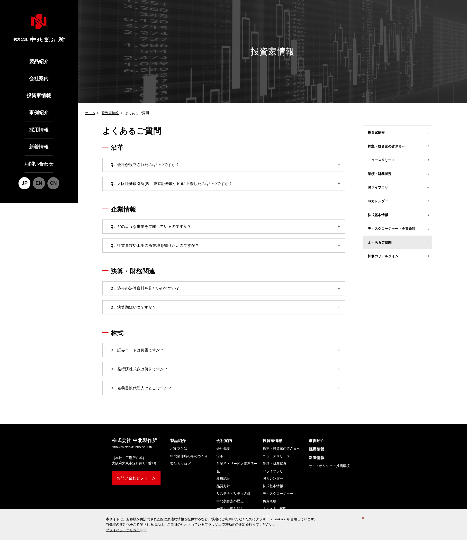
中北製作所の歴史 (230, 501)
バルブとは (178, 448)
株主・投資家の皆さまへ (281, 448)
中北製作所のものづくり (189, 456)
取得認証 (223, 478)
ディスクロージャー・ (280, 497)
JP (24, 183)
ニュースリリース (381, 160)
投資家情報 (39, 95)
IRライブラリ (273, 471)
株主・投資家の (386, 146)
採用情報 (39, 129)
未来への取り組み (230, 509)
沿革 (219, 456)
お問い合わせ (39, 163)
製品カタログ (180, 464)
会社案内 (39, 78)
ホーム (90, 113)
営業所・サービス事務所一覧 (236, 467)
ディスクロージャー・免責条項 (391, 228)
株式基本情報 (378, 215)
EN (39, 183)
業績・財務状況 (380, 174)
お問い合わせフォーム (136, 478)
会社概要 (223, 448)
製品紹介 (39, 61)
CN (53, 183)
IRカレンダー (378, 201)
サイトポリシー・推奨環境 (329, 466)
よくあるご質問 (380, 242)
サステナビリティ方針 (233, 493)
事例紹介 (39, 112)
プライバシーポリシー (123, 530)
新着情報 (39, 146)
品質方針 (223, 486)
